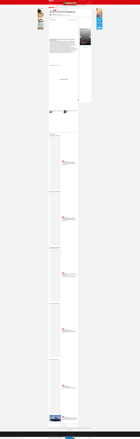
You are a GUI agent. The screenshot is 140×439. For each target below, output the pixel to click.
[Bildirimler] (90, 3)
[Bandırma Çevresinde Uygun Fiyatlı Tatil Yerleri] (85, 37)
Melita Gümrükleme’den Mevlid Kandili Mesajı (68, 218)
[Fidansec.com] (85, 74)
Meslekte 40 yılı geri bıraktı (66, 386)
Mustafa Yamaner (54, 14)
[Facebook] (68, 433)
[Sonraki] (55, 7)
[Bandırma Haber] (70, 3)
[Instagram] (72, 433)
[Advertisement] (63, 30)
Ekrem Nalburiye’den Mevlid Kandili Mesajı (68, 162)
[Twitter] (70, 433)
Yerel (63, 385)
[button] (89, 3)
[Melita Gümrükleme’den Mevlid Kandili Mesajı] (70, 111)
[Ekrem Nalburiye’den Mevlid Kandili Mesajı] (56, 111)
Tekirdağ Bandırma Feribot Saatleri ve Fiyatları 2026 (69, 417)
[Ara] (87, 3)
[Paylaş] (90, 437)
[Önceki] (54, 7)
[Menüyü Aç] (49, 3)
